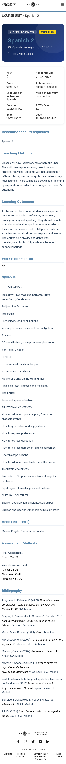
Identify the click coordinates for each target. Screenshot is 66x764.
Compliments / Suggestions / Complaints (41, 756)
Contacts (8, 754)
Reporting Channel (20, 755)
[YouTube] (40, 741)
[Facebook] (18, 741)
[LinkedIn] (47, 741)
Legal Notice (59, 755)
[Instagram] (25, 741)
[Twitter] (33, 741)
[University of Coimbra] (9, 4)
